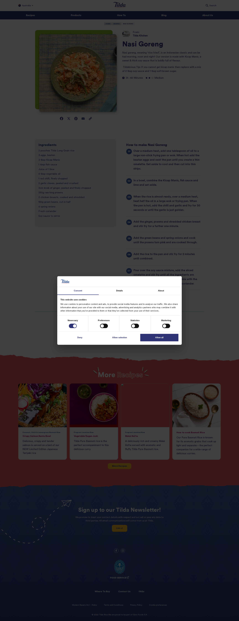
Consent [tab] (78, 290)
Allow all (159, 337)
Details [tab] (119, 290)
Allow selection (119, 337)
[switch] (104, 326)
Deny (79, 337)
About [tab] (161, 290)
